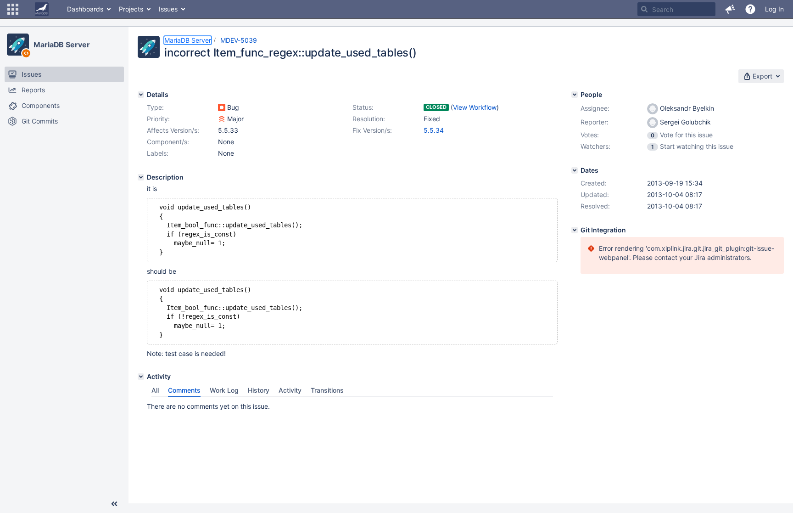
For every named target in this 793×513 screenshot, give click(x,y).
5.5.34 (434, 130)
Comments (184, 390)
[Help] (750, 9)
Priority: (158, 119)
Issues (168, 9)
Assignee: (595, 108)
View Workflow (475, 107)
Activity (290, 390)
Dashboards (85, 9)
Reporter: (595, 122)
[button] (13, 9)
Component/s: (168, 142)
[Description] (141, 177)
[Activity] (141, 376)
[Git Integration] (574, 230)
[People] (574, 94)
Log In (774, 9)
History (258, 390)
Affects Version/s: (173, 130)
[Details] (141, 94)
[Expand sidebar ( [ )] (114, 504)
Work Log (224, 390)
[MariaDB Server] (18, 45)
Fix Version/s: (372, 130)
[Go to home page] (41, 9)
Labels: (157, 153)
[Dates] (574, 170)
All (155, 390)
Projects (131, 9)
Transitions (327, 390)
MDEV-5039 (238, 40)
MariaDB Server (62, 44)
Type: (155, 107)
